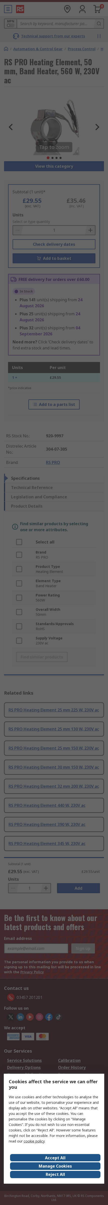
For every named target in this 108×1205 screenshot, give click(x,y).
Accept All (55, 1158)
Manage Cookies (55, 1166)
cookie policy (34, 1141)
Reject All (55, 1174)
